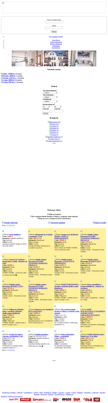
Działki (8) (54, 128)
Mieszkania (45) (54, 122)
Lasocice (61, 392)
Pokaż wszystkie (100, 223)
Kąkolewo (47, 392)
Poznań (102, 392)
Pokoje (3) (54, 132)
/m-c (13, 78)
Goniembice (28, 392)
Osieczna (95, 392)
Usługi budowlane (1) (55, 141)
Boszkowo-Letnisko (9, 392)
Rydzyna (44, 394)
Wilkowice (69, 394)
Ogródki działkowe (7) (54, 137)
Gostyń (35, 392)
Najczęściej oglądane (57, 223)
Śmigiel (50, 394)
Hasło (54, 26)
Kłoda (55, 392)
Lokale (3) (54, 126)
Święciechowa (59, 394)
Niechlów (87, 392)
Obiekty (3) (55, 130)
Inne (41, 392)
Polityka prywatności (15, 396)
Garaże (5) (54, 135)
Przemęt (36, 394)
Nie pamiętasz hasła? (56, 37)
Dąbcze (19, 392)
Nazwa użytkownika (54, 20)
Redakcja (4, 396)
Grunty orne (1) (55, 139)
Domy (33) (55, 124)
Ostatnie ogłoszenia (11, 223)
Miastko (80, 392)
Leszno (67, 392)
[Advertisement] (54, 175)
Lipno (74, 392)
